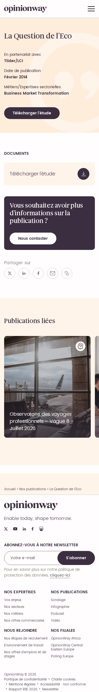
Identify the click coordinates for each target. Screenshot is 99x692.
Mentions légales (22, 684)
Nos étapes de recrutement (26, 638)
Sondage (58, 600)
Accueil (10, 489)
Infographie (60, 607)
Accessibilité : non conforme (63, 684)
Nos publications (32, 489)
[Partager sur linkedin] (23, 273)
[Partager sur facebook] (38, 273)
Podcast (57, 614)
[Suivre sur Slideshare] (41, 528)
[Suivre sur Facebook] (33, 529)
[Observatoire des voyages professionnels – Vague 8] (47, 387)
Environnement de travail (23, 645)
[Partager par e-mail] (52, 273)
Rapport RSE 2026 (23, 689)
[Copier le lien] (66, 273)
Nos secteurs (14, 607)
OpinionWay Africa (66, 638)
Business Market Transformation (36, 93)
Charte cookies (63, 679)
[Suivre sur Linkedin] (24, 529)
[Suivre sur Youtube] (15, 528)
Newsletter (50, 689)
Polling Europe (62, 656)
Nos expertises (20, 592)
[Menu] (91, 8)
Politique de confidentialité (25, 679)
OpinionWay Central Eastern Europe (67, 647)
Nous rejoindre (20, 630)
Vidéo (55, 621)
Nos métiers (13, 614)
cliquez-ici (60, 575)
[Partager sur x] (9, 273)
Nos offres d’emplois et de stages (25, 654)
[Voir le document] (49, 173)
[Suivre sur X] (6, 529)
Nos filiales (63, 630)
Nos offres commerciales (24, 621)
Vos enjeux (12, 600)
